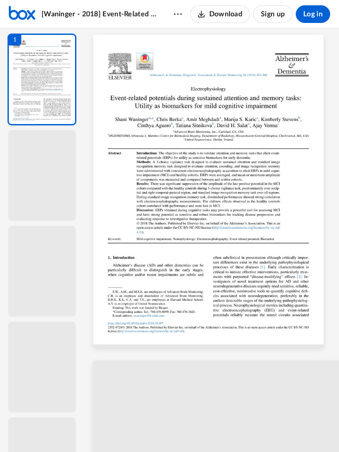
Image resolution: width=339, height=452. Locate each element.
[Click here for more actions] (178, 14)
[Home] (22, 14)
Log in (313, 14)
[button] (42, 79)
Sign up (273, 14)
